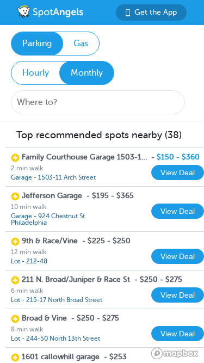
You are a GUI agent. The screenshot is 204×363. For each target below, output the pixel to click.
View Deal (177, 172)
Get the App (155, 12)
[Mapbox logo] (175, 353)
